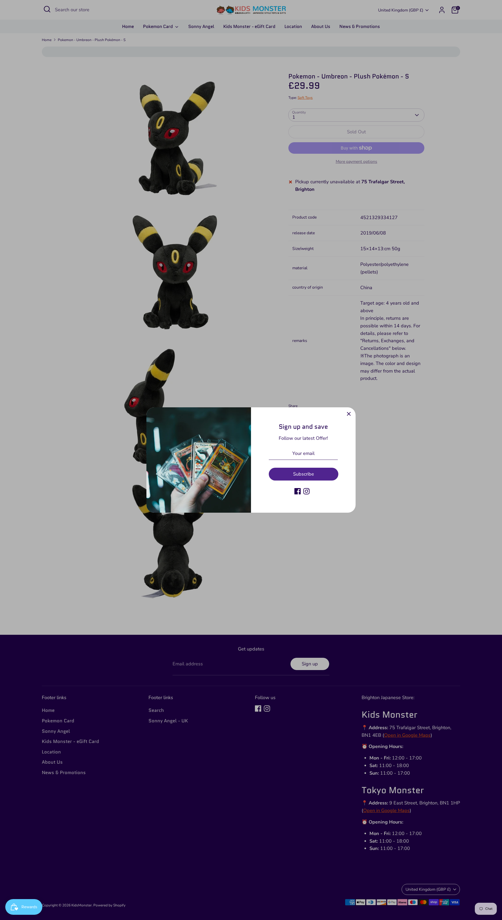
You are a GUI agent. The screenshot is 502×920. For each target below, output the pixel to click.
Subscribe (303, 474)
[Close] (349, 414)
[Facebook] (297, 491)
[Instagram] (306, 491)
